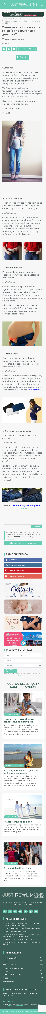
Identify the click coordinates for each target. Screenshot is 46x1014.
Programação (23, 964)
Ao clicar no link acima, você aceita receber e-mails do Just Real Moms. (21, 1004)
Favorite (23, 57)
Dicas (17, 19)
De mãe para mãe (23, 958)
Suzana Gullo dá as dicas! (17, 868)
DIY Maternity (19, 505)
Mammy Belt (33, 390)
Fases (23, 977)
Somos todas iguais (23, 974)
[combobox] (17, 526)
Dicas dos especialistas (23, 968)
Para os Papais (23, 981)
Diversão (23, 961)
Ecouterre (22, 508)
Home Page (7, 19)
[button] (4, 49)
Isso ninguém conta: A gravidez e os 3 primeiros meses (22, 771)
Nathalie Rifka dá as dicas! (18, 822)
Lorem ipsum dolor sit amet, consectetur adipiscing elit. (19, 720)
